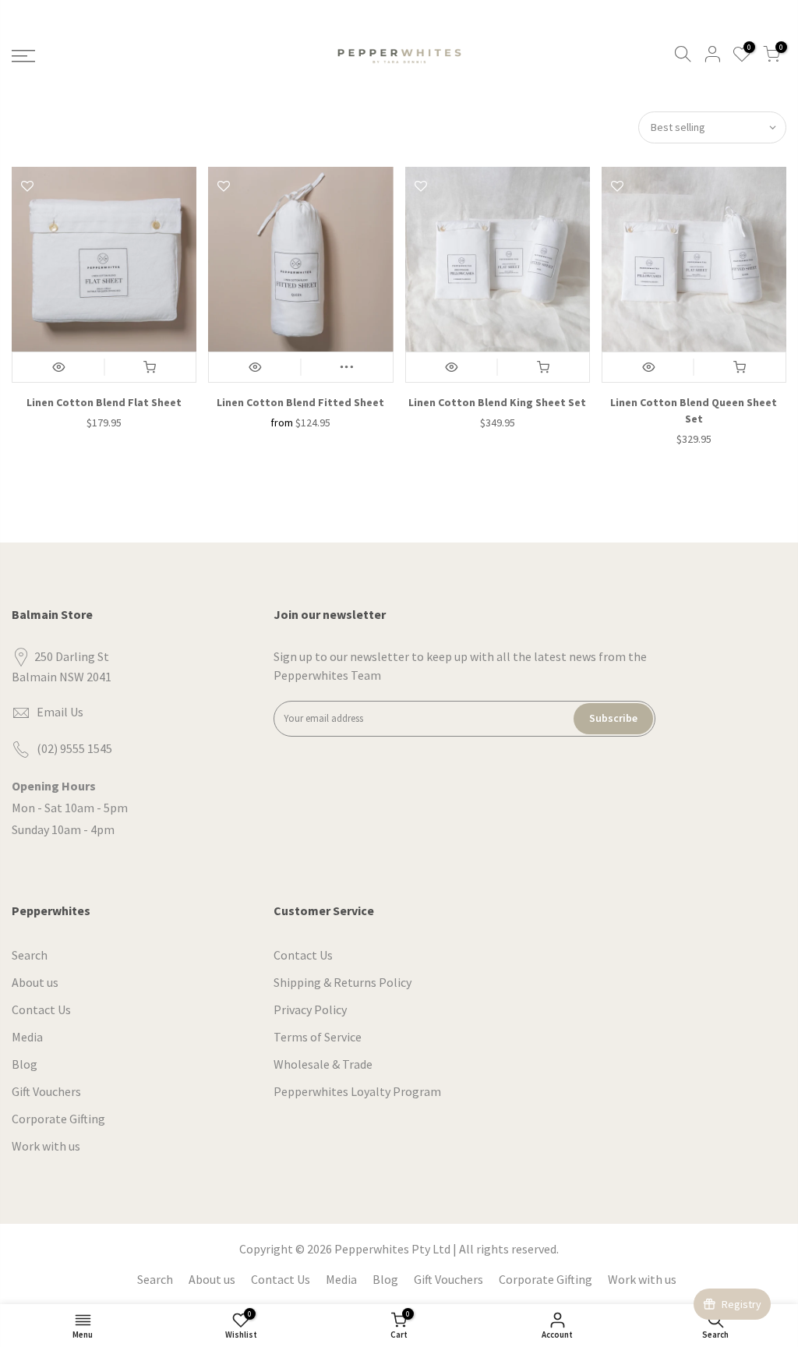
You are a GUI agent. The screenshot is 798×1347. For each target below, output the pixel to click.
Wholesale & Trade (323, 1064)
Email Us (60, 711)
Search (30, 955)
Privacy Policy (310, 1009)
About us (35, 982)
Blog (24, 1064)
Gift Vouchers (46, 1091)
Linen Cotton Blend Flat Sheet (104, 402)
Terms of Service (318, 1037)
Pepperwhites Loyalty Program (357, 1091)
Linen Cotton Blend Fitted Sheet (300, 402)
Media (27, 1037)
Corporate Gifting (58, 1118)
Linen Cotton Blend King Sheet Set (497, 402)
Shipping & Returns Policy (342, 982)
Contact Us (41, 1009)
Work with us (46, 1146)
